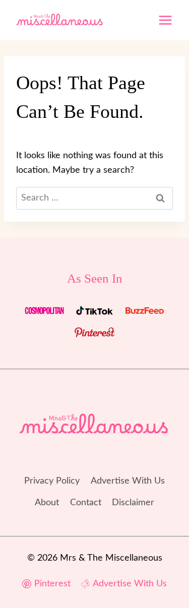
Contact (85, 502)
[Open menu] (165, 20)
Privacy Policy (52, 481)
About (47, 502)
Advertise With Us (128, 481)
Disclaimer (133, 502)
